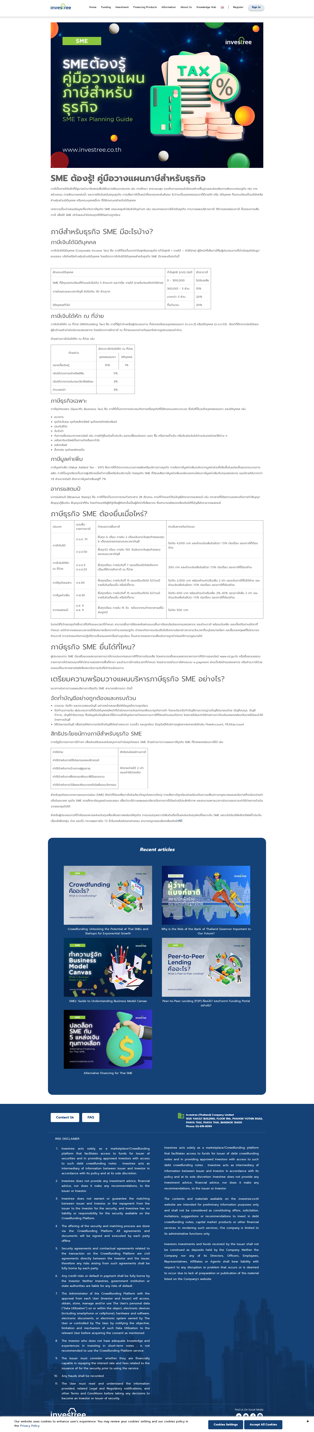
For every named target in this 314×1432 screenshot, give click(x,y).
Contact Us (65, 1117)
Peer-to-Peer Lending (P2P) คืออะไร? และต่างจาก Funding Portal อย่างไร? (206, 1003)
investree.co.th (248, 1199)
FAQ (91, 1117)
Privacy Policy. (30, 1426)
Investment (122, 7)
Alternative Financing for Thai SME (108, 1073)
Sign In (256, 7)
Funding (106, 7)
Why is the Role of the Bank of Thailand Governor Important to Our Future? (206, 931)
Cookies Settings (226, 1424)
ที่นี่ (180, 821)
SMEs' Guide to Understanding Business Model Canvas (108, 1001)
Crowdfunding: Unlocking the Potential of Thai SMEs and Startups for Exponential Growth (108, 931)
